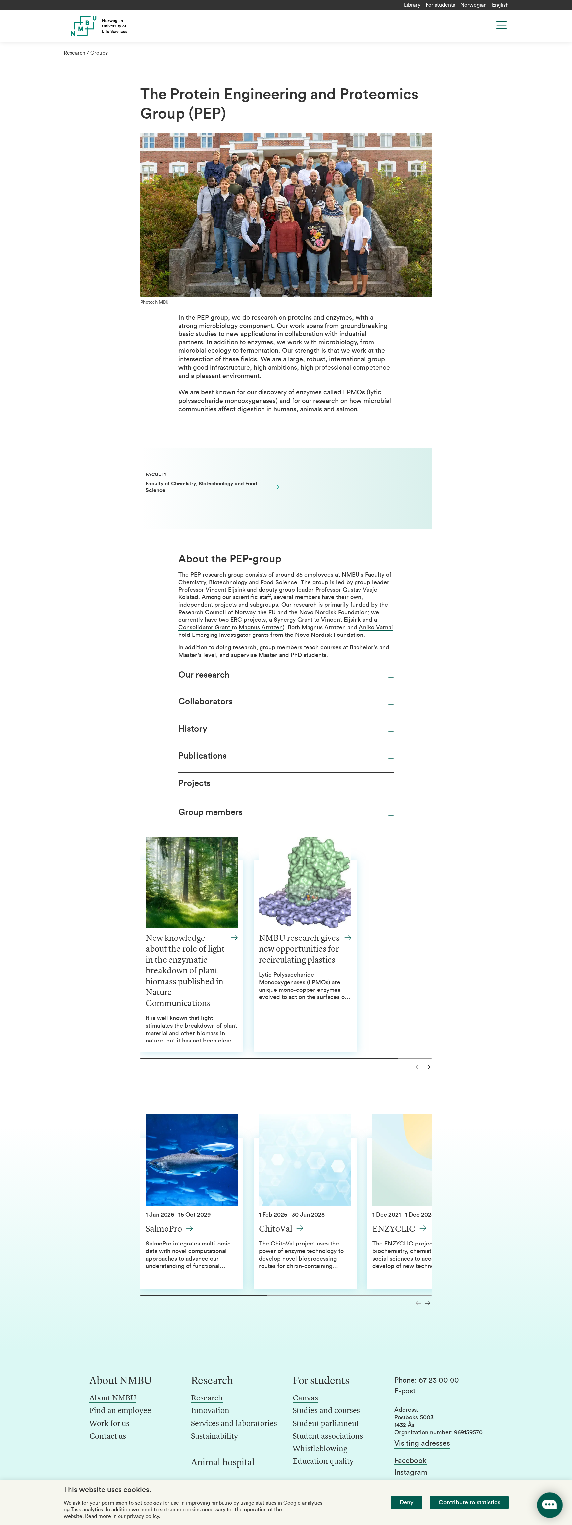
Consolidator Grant (205, 627)
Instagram (410, 1472)
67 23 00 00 (439, 1380)
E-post (405, 1391)
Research (74, 53)
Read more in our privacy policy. (122, 1516)
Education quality (323, 1462)
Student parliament (326, 1424)
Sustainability (214, 1437)
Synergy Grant (293, 620)
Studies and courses (326, 1411)
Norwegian (473, 5)
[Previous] (418, 1067)
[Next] (428, 1067)
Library (412, 5)
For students (440, 5)
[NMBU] (114, 25)
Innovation (210, 1411)
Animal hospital (223, 1463)
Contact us (107, 1437)
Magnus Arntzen (261, 627)
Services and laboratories (234, 1424)
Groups (99, 53)
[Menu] (501, 25)
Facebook (410, 1460)
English (500, 5)
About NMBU (112, 1398)
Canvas (305, 1398)
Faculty (156, 474)
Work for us (109, 1424)
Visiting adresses (422, 1443)
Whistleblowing (320, 1449)
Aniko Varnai (376, 627)
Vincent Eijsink (226, 590)
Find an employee (120, 1411)
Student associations (328, 1437)
